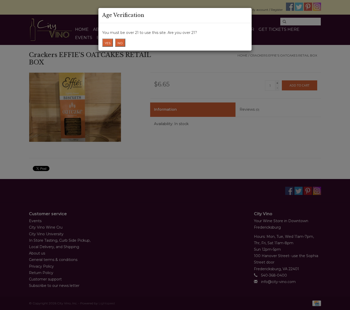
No (120, 43)
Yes (107, 43)
